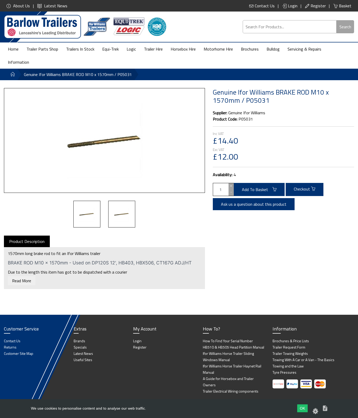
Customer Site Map (18, 353)
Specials (80, 347)
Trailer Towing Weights (290, 353)
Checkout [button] (302, 189)
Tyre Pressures (284, 372)
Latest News (55, 6)
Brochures (250, 49)
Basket (345, 6)
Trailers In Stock (80, 49)
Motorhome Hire (218, 49)
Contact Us (265, 6)
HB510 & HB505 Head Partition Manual (233, 347)
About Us (21, 6)
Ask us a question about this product (253, 204)
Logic (131, 49)
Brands (79, 341)
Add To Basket (257, 189)
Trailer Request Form (289, 347)
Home (13, 49)
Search (345, 27)
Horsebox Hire (183, 49)
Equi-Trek (110, 49)
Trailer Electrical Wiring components (230, 391)
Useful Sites (83, 359)
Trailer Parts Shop (42, 49)
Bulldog (273, 49)
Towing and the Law (288, 366)
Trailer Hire (153, 49)
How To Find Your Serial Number (228, 341)
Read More (21, 281)
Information (18, 62)
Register (318, 6)
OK (302, 408)
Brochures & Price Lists (291, 341)
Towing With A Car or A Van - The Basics (303, 359)
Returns (10, 347)
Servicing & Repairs (304, 49)
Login (292, 6)
